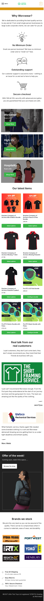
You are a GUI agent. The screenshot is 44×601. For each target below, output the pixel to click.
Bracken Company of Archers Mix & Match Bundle (11, 216)
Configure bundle (32, 297)
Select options (11, 226)
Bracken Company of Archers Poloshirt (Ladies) (10, 289)
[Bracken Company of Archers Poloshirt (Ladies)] (11, 276)
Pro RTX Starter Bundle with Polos (11, 325)
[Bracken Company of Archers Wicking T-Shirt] (11, 240)
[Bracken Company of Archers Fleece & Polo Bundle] (32, 203)
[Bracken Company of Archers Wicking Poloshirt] (32, 240)
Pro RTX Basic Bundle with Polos (32, 325)
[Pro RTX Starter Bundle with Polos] (11, 311)
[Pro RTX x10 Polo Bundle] (32, 276)
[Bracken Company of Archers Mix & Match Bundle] (11, 203)
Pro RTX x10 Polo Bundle (31, 288)
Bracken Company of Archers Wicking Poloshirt (31, 254)
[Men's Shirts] (22, 120)
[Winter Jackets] (22, 171)
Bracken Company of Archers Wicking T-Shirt (10, 254)
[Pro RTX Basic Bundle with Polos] (32, 311)
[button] (40, 3)
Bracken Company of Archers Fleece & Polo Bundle (30, 217)
